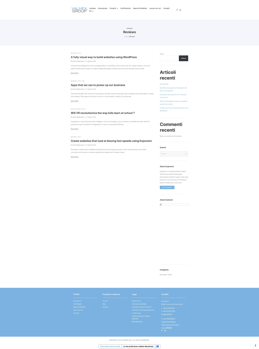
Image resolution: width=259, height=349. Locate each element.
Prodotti (113, 8)
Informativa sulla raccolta (110, 346)
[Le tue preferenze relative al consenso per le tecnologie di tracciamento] (255, 345)
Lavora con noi (155, 8)
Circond (105, 301)
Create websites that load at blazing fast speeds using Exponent (111, 140)
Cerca (162, 54)
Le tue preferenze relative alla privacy (138, 346)
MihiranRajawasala (78, 61)
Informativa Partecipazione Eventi (143, 310)
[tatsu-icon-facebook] (177, 10)
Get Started (167, 187)
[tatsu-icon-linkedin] (180, 10)
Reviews (74, 53)
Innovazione (102, 8)
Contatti (166, 8)
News (73, 109)
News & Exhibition (140, 8)
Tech (79, 53)
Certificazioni (125, 8)
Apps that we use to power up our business (98, 85)
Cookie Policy (136, 313)
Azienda (92, 8)
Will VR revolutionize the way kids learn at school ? (103, 113)
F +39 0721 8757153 (168, 311)
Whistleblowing (137, 322)
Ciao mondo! (164, 84)
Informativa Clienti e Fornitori (141, 307)
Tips (83, 81)
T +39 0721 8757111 (168, 308)
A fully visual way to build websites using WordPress (104, 57)
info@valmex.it (167, 314)
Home (126, 36)
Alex (104, 304)
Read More (74, 73)
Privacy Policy (136, 301)
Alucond (105, 307)
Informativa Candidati (139, 304)
